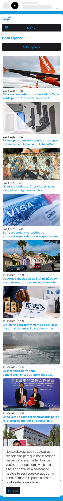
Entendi (13, 490)
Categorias (33, 47)
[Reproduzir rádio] (14, 5)
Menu (31, 28)
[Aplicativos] (57, 6)
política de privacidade (22, 482)
